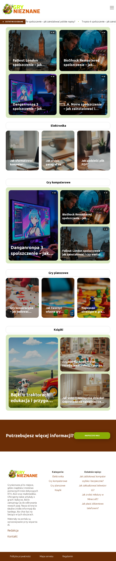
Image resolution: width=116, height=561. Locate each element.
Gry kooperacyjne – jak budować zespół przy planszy (21, 309)
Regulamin (67, 556)
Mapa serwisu (46, 556)
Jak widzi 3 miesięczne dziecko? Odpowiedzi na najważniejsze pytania (83, 400)
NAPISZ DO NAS (92, 435)
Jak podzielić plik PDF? (92, 162)
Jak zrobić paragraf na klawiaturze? (54, 162)
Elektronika (58, 125)
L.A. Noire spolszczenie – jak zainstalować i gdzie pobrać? (83, 106)
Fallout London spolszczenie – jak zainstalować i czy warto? (33, 62)
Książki (58, 329)
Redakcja (13, 530)
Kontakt (12, 536)
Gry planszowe (58, 272)
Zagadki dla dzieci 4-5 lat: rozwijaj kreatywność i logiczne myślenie (83, 363)
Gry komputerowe (58, 182)
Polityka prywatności (20, 556)
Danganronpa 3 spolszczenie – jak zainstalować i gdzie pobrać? (29, 106)
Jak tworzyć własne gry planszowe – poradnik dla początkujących (56, 309)
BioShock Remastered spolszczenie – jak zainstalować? (81, 62)
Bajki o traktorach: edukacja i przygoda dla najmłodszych (32, 398)
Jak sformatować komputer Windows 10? (21, 162)
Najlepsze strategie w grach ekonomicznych (93, 309)
